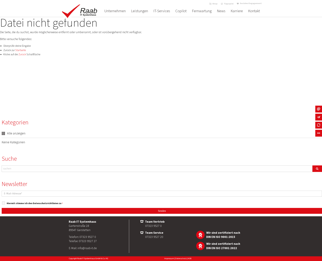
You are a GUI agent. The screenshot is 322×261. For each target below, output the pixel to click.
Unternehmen (115, 11)
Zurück (22, 54)
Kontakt (254, 11)
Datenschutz (180, 258)
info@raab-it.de (87, 248)
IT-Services (161, 11)
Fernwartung (202, 11)
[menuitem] (115, 11)
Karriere (237, 11)
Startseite (20, 50)
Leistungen (139, 11)
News (221, 11)
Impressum (169, 258)
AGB (189, 258)
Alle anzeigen (15, 133)
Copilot (181, 11)
